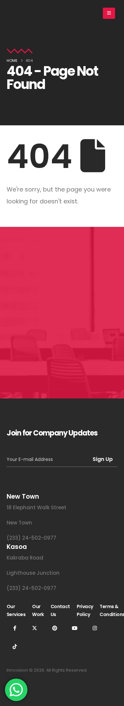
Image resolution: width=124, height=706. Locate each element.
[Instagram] (95, 628)
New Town (19, 522)
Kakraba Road (25, 557)
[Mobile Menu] (109, 13)
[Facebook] (14, 628)
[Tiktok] (14, 646)
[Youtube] (75, 628)
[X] (35, 628)
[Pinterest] (54, 628)
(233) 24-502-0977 (31, 537)
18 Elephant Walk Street (36, 507)
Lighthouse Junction (33, 572)
